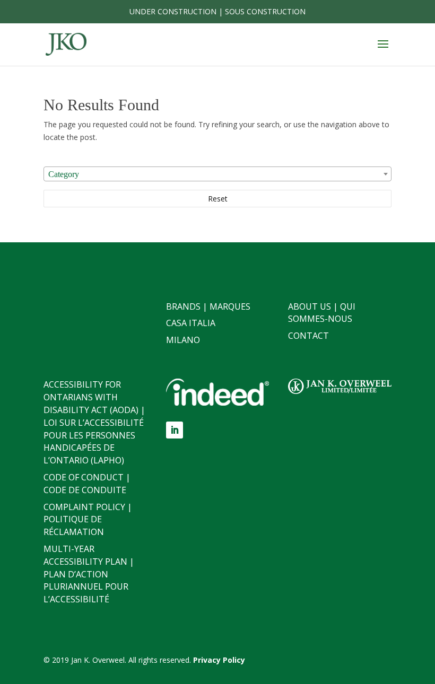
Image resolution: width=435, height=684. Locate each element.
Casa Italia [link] (190, 323)
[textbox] (217, 174)
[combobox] (218, 173)
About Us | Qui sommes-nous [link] (321, 313)
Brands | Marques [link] (208, 306)
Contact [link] (308, 335)
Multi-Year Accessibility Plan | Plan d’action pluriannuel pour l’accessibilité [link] (89, 574)
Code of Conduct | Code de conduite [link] (87, 483)
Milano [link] (183, 340)
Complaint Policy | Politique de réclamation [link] (88, 519)
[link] (66, 44)
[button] (383, 51)
